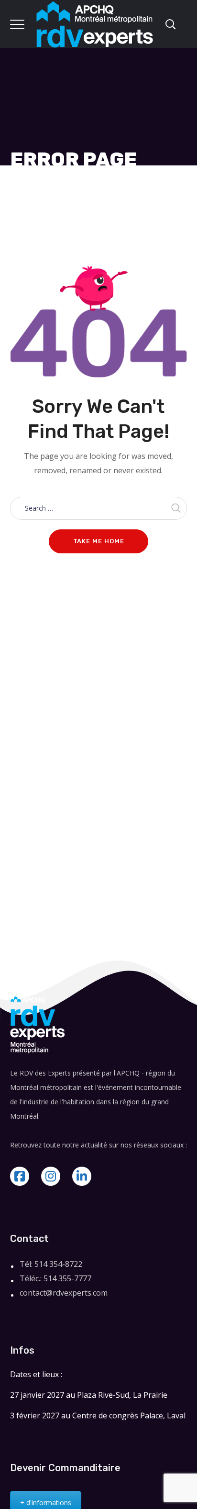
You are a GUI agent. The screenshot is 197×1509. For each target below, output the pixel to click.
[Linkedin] (81, 1176)
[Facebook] (19, 1176)
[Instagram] (50, 1176)
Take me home (98, 541)
